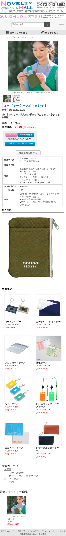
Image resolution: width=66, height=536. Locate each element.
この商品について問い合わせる (20, 143)
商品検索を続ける (28, 153)
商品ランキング (7, 531)
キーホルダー (16, 472)
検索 (47, 24)
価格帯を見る (51, 33)
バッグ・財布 (11, 479)
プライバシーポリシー (50, 531)
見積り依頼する (25, 135)
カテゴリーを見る (18, 33)
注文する (11, 135)
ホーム (3, 37)
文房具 (7, 469)
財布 (11, 482)
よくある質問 (33, 531)
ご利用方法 (20, 531)
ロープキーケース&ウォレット (20, 37)
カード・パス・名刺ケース (23, 475)
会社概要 (42, 534)
